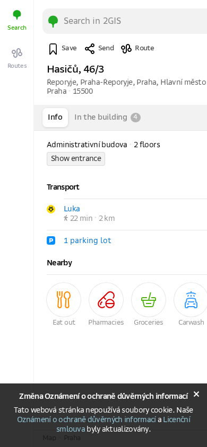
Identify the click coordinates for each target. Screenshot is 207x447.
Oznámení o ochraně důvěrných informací (86, 420)
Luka (72, 209)
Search (17, 28)
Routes (17, 66)
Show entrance (76, 159)
